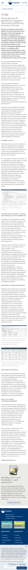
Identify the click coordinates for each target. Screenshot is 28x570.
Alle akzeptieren (22, 568)
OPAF (3, 542)
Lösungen (4, 535)
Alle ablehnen (12, 564)
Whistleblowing (19, 542)
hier (4, 559)
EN (23, 3)
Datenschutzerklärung (18, 561)
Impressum (18, 537)
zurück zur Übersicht (7, 9)
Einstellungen (22, 564)
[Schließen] (25, 546)
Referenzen (5, 537)
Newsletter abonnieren (14, 502)
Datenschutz (18, 540)
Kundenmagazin (6, 540)
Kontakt (17, 535)
